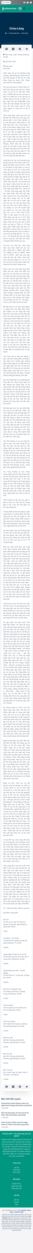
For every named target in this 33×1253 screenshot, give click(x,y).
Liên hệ (16, 1167)
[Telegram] (26, 49)
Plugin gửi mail (16, 1188)
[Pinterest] (20, 49)
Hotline (16, 1202)
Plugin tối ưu (16, 1183)
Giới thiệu (16, 1170)
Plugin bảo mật (16, 1186)
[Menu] (29, 8)
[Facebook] (24, 2)
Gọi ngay (7, 2)
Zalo (16, 1204)
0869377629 (18, 1212)
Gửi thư (16, 1200)
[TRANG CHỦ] (6, 33)
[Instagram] (31, 2)
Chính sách (16, 1172)
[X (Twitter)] (28, 2)
